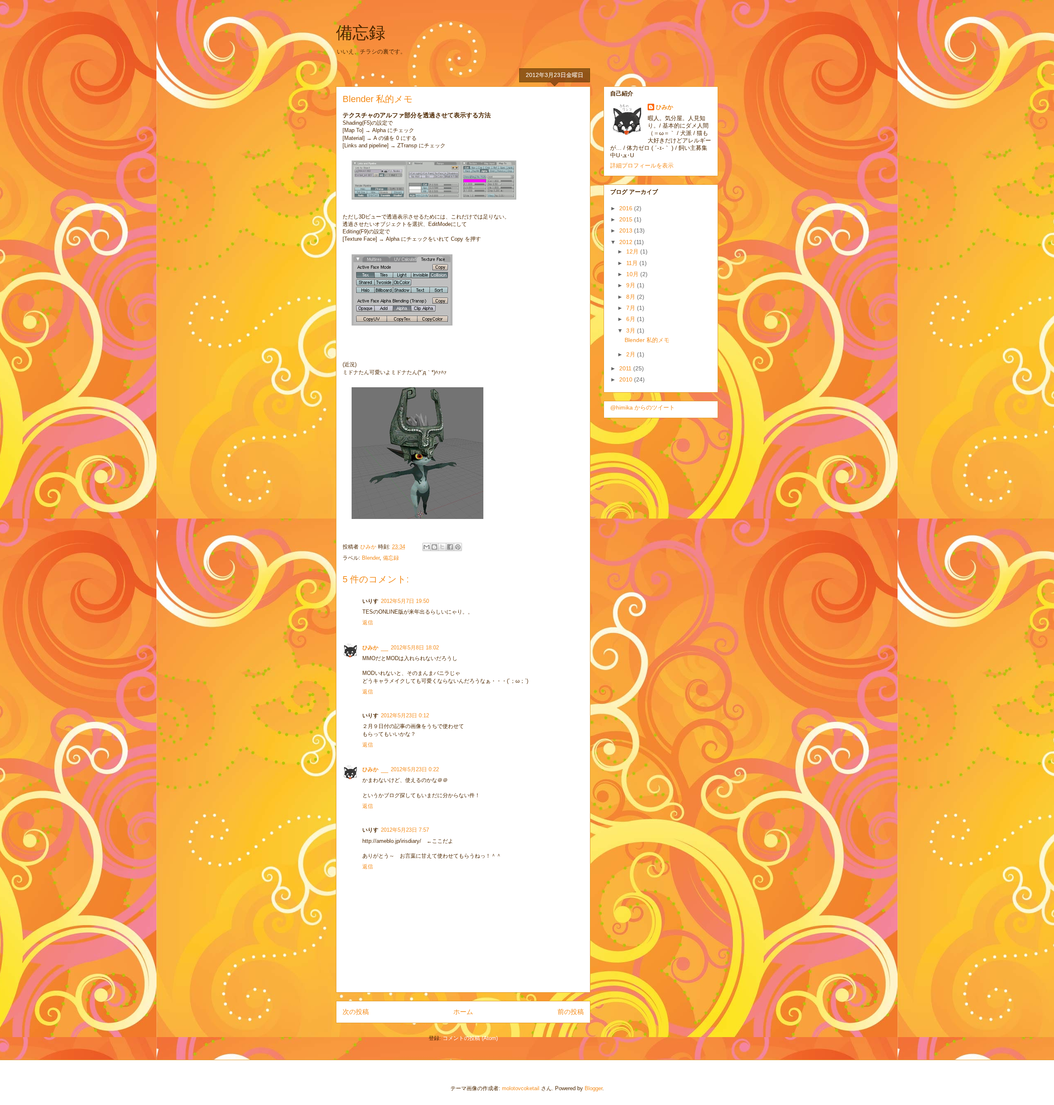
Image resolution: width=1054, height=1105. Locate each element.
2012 (626, 242)
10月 (633, 274)
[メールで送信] (426, 547)
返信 (367, 622)
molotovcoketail (520, 1088)
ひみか (369, 547)
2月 (631, 354)
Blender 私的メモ (647, 340)
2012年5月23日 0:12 (405, 715)
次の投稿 (356, 1011)
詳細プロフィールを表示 (642, 165)
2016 (626, 208)
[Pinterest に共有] (458, 547)
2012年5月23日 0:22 (415, 769)
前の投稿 (570, 1011)
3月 (631, 330)
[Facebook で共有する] (450, 547)
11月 (632, 263)
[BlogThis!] (434, 547)
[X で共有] (442, 547)
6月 (631, 319)
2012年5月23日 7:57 (405, 830)
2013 (626, 230)
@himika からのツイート (642, 407)
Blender (371, 558)
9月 (631, 285)
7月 (631, 308)
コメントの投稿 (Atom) (470, 1038)
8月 (631, 296)
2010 (626, 379)
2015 (626, 219)
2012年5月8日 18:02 (415, 647)
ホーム (463, 1011)
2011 (626, 368)
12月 (633, 251)
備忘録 (360, 32)
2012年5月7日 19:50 (405, 601)
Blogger (593, 1088)
